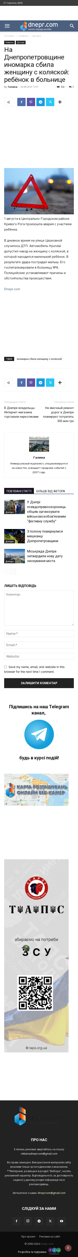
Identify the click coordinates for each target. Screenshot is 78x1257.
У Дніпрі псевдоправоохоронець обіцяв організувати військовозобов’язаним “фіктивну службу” (46, 511)
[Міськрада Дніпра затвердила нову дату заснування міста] (14, 556)
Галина (12, 86)
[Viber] (31, 102)
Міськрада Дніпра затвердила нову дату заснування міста (45, 556)
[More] (60, 102)
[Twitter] (50, 102)
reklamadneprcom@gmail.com (39, 1153)
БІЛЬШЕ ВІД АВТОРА (50, 491)
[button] (7, 26)
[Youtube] (61, 1221)
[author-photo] (39, 451)
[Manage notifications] (68, 1248)
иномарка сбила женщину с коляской (39, 358)
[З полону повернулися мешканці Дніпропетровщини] (14, 536)
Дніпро (36, 36)
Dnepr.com (12, 289)
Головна (9, 36)
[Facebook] (21, 102)
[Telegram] (40, 102)
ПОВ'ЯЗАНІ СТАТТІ (19, 491)
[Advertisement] (39, 13)
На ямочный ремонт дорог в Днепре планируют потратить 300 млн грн (58, 414)
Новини (23, 36)
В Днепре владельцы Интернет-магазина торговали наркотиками (21, 412)
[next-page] (13, 571)
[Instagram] (28, 1221)
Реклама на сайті (49, 1236)
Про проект (28, 1236)
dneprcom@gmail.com (52, 1193)
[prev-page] (6, 571)
